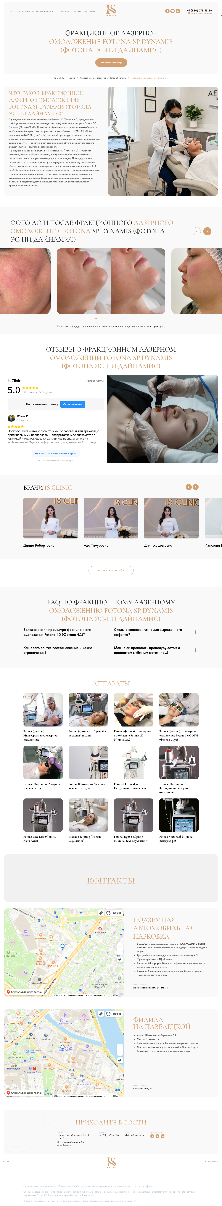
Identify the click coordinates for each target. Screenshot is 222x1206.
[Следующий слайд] (196, 487)
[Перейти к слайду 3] (101, 318)
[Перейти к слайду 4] (104, 318)
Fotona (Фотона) (118, 77)
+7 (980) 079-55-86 (109, 1135)
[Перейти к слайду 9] (117, 318)
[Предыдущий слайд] (189, 487)
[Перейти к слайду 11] (123, 318)
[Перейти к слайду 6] (109, 318)
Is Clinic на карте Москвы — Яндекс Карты (55, 461)
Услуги (72, 77)
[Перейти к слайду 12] (126, 318)
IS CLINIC (59, 77)
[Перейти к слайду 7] (112, 318)
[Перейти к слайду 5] (107, 318)
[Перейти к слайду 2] (98, 318)
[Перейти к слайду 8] (115, 318)
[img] (178, 11)
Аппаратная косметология (93, 77)
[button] (199, 13)
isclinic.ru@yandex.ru (134, 1135)
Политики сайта (211, 1161)
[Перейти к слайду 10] (120, 318)
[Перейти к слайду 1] (96, 318)
